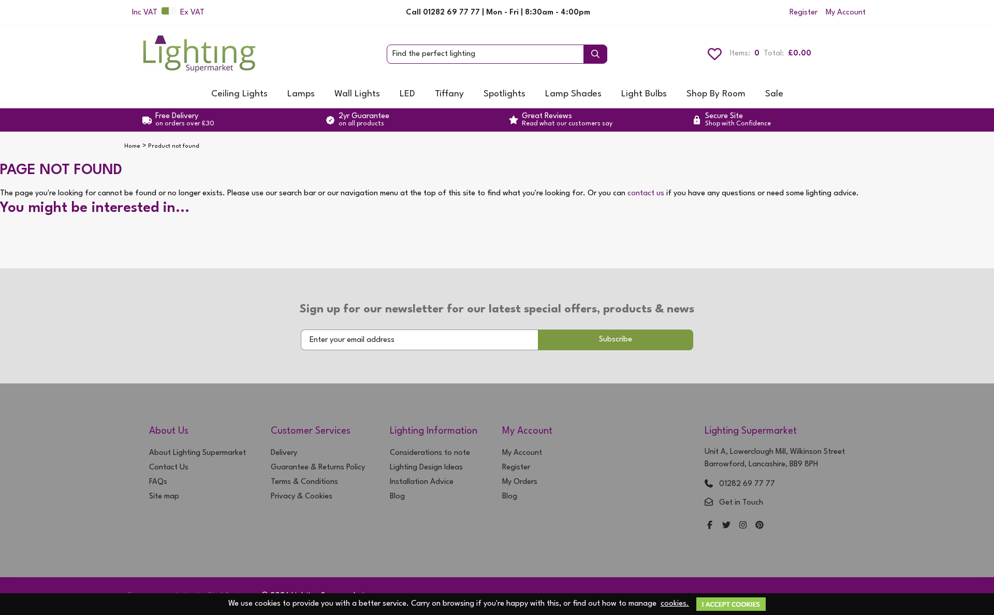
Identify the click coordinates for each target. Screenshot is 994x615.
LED (407, 94)
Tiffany (449, 94)
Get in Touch (741, 503)
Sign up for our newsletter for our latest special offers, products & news (497, 309)
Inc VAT (144, 13)
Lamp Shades (573, 94)
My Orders (519, 482)
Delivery (284, 453)
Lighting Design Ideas (426, 467)
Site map (164, 496)
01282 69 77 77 (747, 484)
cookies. (675, 604)
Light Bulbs (644, 94)
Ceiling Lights (239, 94)
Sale (774, 94)
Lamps (301, 94)
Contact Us (168, 467)
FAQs (158, 482)
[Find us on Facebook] (710, 526)
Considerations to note (430, 453)
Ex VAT (192, 13)
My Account (846, 13)
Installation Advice (422, 482)
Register (803, 13)
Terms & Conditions (304, 482)
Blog (397, 496)
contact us (645, 193)
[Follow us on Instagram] (743, 526)
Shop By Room (716, 94)
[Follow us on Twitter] (726, 526)
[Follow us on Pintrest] (759, 526)
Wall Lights (357, 94)
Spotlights (504, 94)
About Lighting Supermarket (197, 453)
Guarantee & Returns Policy (318, 467)
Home (132, 146)
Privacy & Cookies (301, 496)
